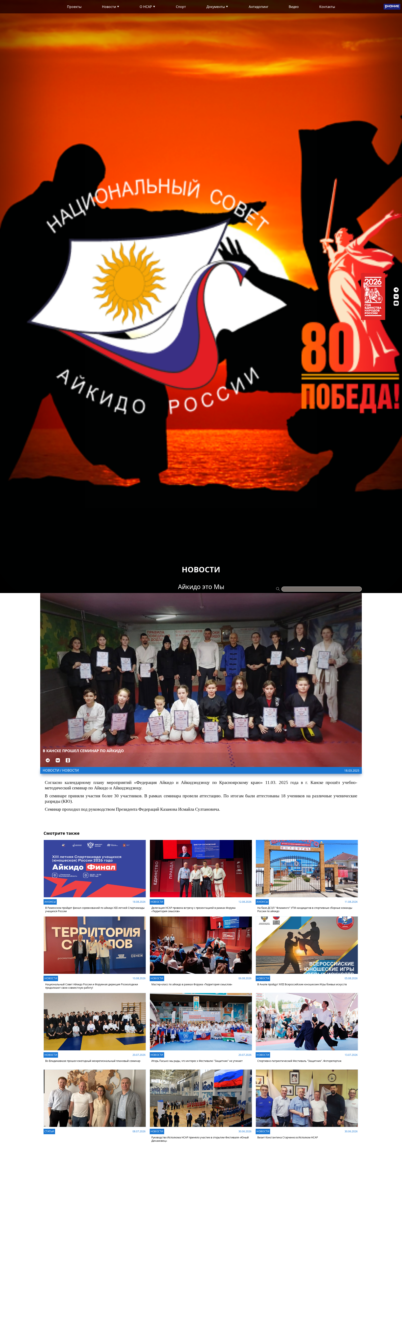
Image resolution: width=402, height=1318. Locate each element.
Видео (294, 6)
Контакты (327, 6)
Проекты (74, 6)
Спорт (181, 6)
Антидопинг (258, 6)
